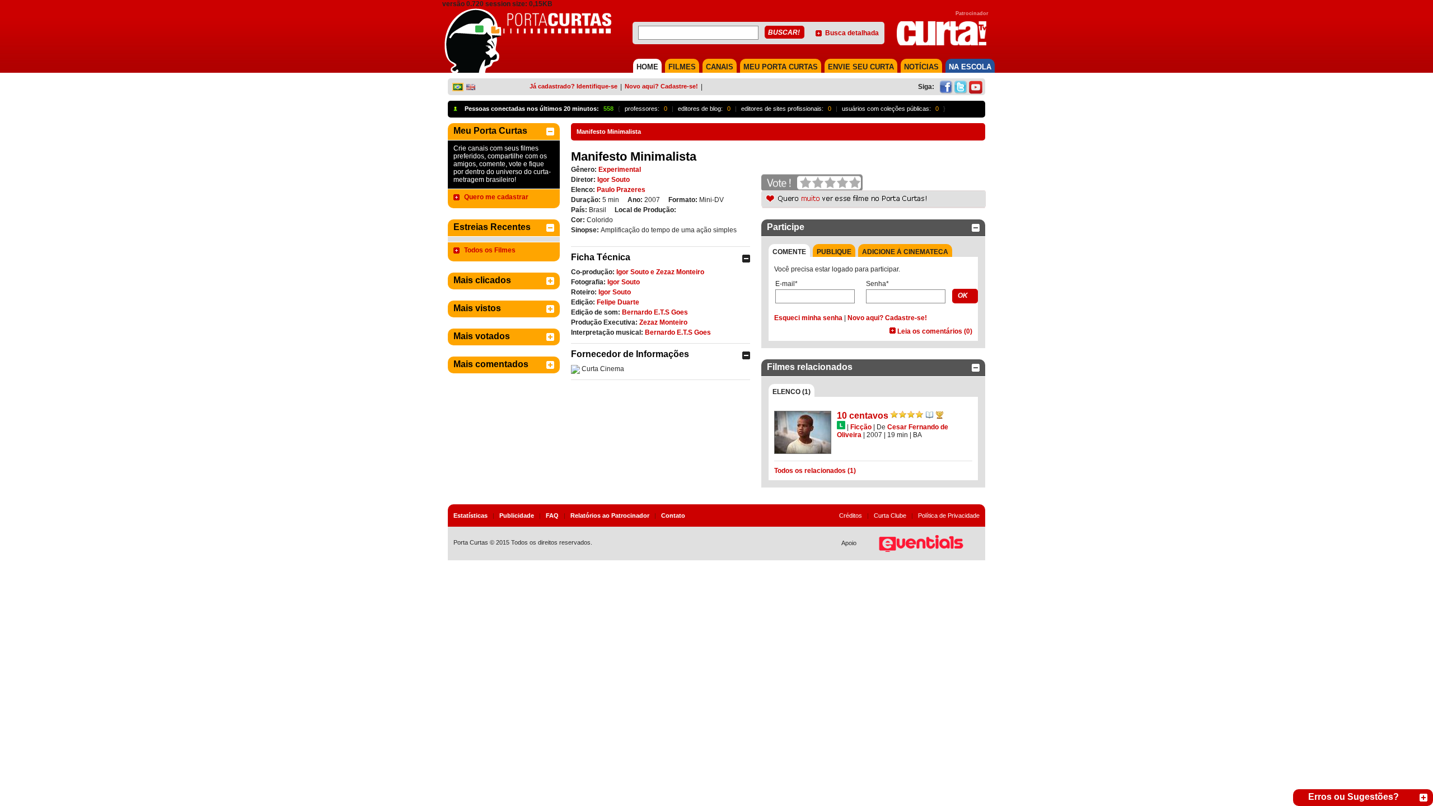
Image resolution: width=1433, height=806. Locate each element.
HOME (647, 67)
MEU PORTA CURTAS (780, 67)
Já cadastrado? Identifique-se (573, 86)
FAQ (552, 515)
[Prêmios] (939, 415)
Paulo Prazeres (621, 190)
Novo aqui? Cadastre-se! (661, 86)
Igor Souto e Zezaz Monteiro (660, 272)
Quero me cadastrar (496, 197)
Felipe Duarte (618, 302)
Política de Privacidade (949, 515)
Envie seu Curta (861, 67)
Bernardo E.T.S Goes (655, 312)
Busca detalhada (852, 33)
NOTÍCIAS (921, 67)
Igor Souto (613, 180)
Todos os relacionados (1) (815, 471)
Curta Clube (890, 515)
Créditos (850, 515)
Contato (673, 515)
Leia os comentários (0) (934, 331)
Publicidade (516, 515)
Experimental (619, 170)
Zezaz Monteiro (663, 322)
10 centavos (862, 415)
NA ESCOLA (970, 67)
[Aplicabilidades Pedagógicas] (929, 415)
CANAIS (719, 67)
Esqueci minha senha (808, 318)
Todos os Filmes (490, 250)
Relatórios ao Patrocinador (609, 515)
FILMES (682, 67)
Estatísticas (470, 515)
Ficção (861, 427)
